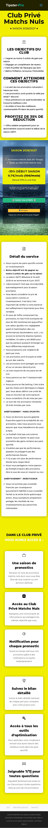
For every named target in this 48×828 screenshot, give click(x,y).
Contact (34, 807)
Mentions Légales (20, 807)
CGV (8, 807)
